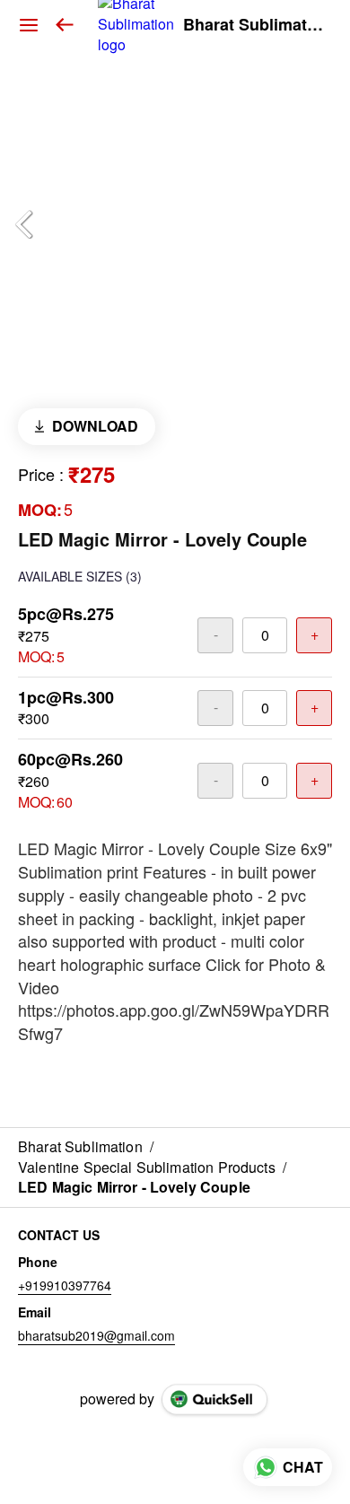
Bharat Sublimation (253, 25)
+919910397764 (64, 1285)
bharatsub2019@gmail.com (96, 1335)
